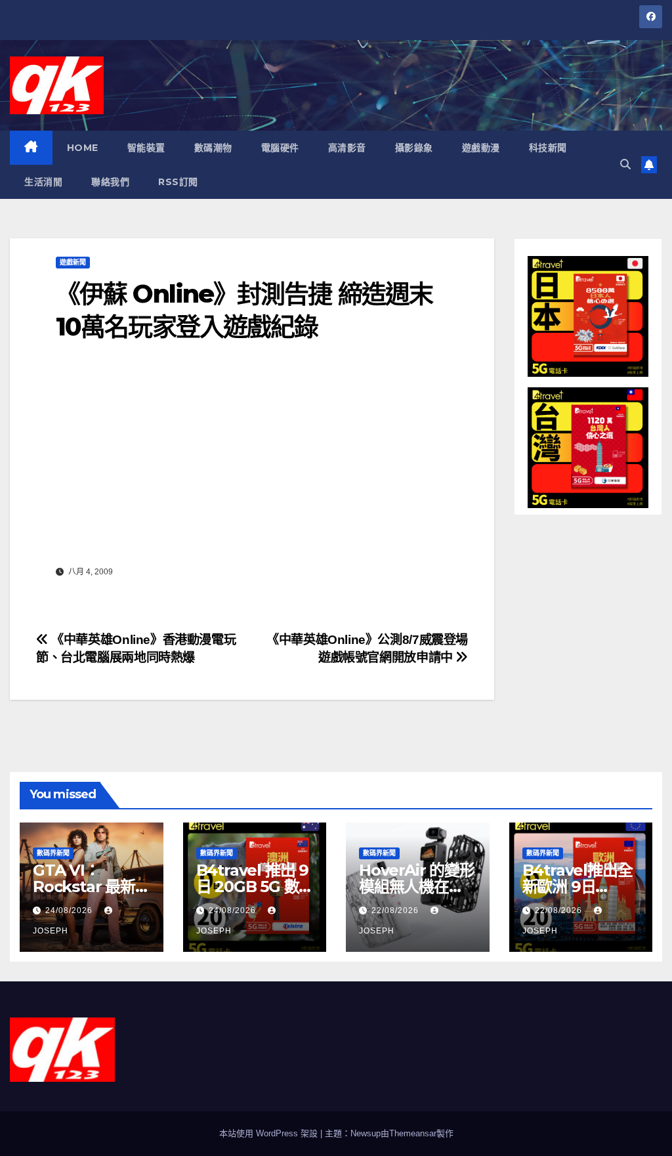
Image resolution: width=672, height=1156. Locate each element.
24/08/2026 (70, 910)
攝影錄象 (414, 148)
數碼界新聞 (53, 853)
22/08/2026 (396, 910)
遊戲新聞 (73, 262)
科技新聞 (548, 148)
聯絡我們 (110, 182)
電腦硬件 (280, 148)
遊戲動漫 (481, 148)
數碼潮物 (213, 148)
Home (82, 148)
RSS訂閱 (178, 182)
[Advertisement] (252, 463)
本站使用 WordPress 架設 (269, 1133)
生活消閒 (43, 182)
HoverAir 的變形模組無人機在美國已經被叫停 (416, 886)
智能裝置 (146, 148)
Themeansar (412, 1133)
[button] (625, 164)
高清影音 (347, 148)
